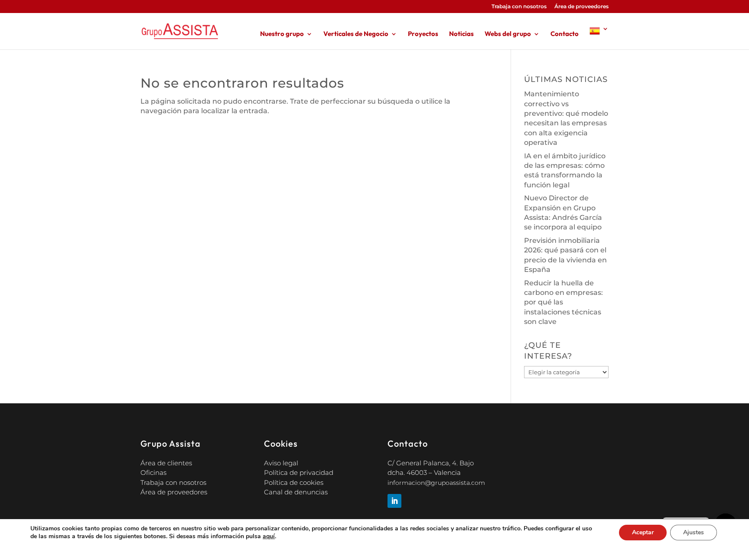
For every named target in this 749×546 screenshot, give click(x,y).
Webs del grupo (508, 34)
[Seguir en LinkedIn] (394, 501)
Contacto (564, 34)
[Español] (599, 37)
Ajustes (693, 532)
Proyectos (423, 34)
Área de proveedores (581, 7)
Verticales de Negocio (355, 34)
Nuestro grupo (282, 34)
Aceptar (643, 532)
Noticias (461, 34)
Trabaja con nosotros (519, 7)
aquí (269, 536)
